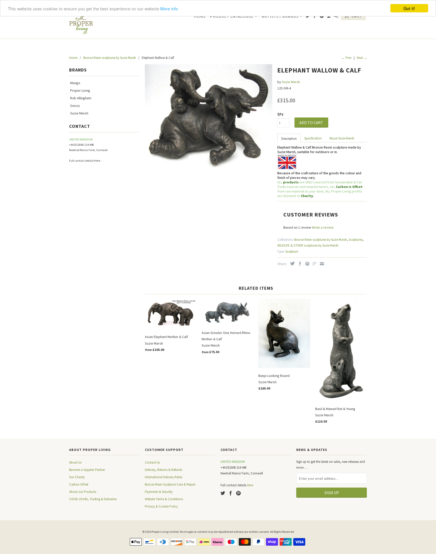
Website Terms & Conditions (164, 499)
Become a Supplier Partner (87, 470)
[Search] (336, 17)
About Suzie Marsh (341, 138)
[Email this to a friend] (320, 264)
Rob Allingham (80, 98)
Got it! (409, 8)
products (291, 182)
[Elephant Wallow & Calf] (208, 117)
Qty (280, 114)
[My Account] (329, 17)
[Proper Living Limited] (81, 23)
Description (289, 138)
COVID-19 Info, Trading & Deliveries (93, 499)
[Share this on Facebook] (298, 264)
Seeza (75, 105)
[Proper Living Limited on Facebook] (315, 17)
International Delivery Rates (163, 477)
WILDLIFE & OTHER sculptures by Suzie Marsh (307, 245)
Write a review (323, 227)
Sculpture (291, 251)
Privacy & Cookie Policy (161, 506)
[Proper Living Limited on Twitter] (308, 17)
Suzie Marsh (79, 113)
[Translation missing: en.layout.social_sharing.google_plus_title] (313, 264)
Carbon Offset (78, 484)
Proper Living (80, 90)
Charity (307, 196)
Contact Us (152, 462)
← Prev (346, 58)
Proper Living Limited (165, 532)
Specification (313, 138)
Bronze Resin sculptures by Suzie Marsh (320, 239)
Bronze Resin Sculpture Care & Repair (170, 484)
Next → (362, 58)
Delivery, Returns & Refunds (163, 470)
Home (200, 16)
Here (97, 160)
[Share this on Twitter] (291, 263)
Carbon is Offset (349, 186)
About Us (75, 462)
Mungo (75, 83)
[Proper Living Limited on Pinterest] (322, 17)
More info (169, 8)
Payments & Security (159, 492)
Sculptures (356, 239)
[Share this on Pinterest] (306, 264)
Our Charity (77, 477)
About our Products (82, 492)
